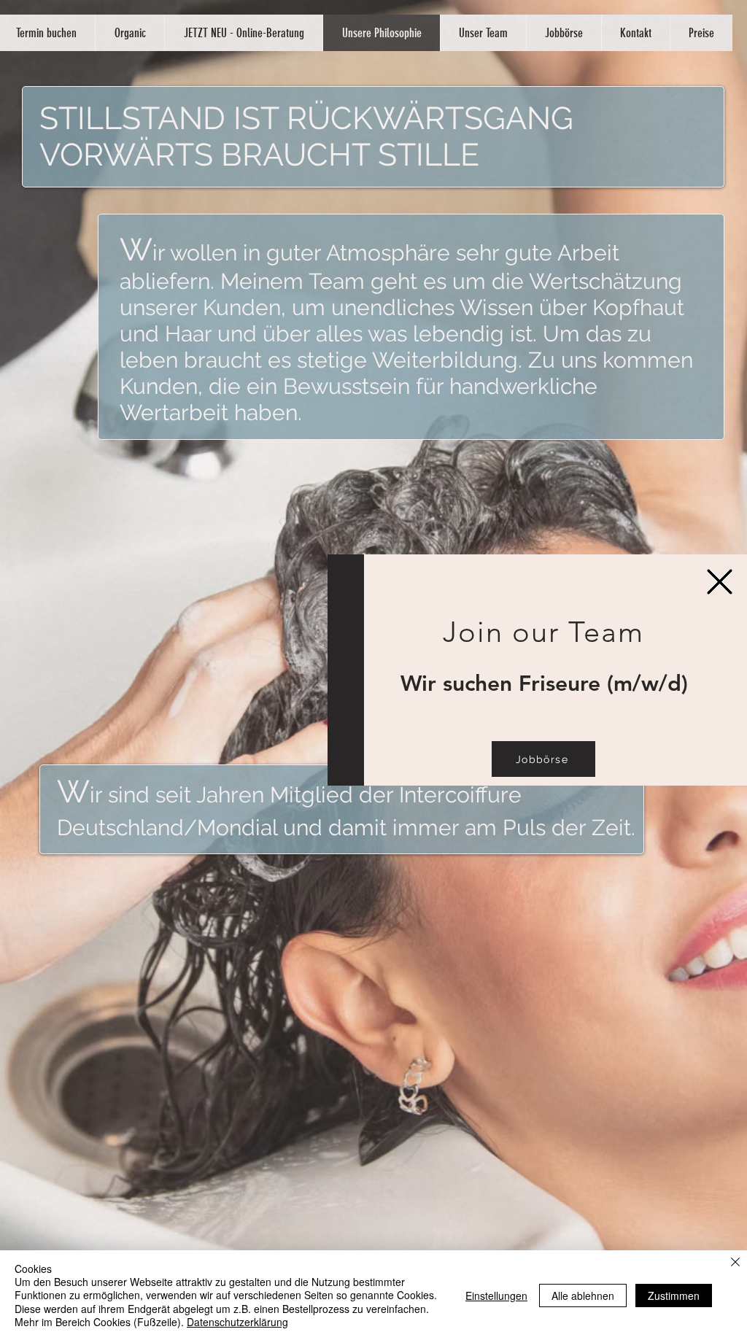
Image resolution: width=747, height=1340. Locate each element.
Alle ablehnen (582, 1295)
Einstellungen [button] (496, 1295)
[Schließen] (735, 1263)
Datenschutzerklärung (237, 1321)
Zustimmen (674, 1295)
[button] (719, 582)
